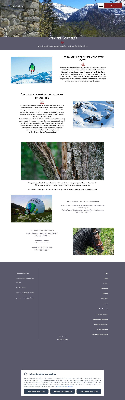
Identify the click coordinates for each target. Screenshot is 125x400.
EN (59, 336)
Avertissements (103, 309)
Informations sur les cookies (100, 334)
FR (62, 336)
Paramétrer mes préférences (62, 391)
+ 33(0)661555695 (19, 6)
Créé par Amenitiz (62, 339)
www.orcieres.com (94, 81)
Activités (105, 293)
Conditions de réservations (100, 319)
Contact (105, 304)
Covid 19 (105, 283)
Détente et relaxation (102, 314)
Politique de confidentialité (100, 324)
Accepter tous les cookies (89, 391)
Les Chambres (104, 288)
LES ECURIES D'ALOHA (43, 248)
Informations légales (102, 329)
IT (65, 336)
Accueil (106, 278)
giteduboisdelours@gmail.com (24, 298)
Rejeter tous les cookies (36, 391)
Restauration (104, 298)
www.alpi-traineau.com (89, 79)
